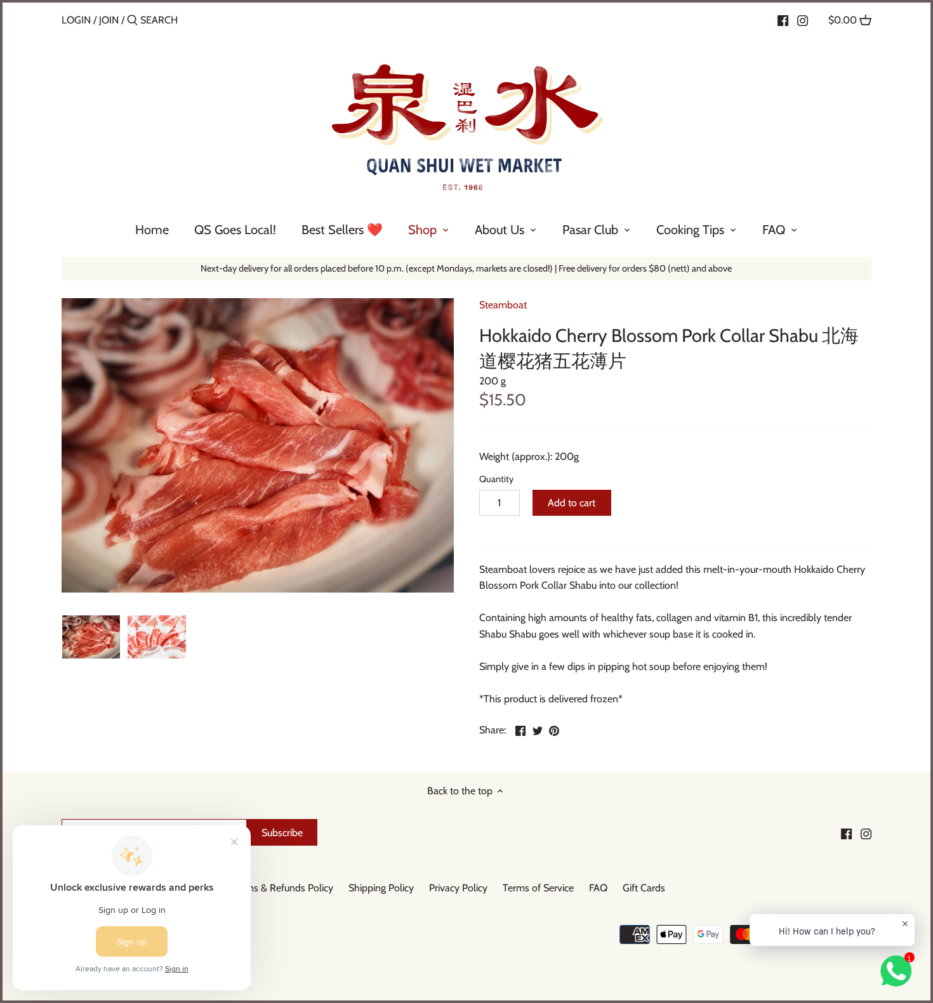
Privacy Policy (458, 888)
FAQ (598, 888)
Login (76, 20)
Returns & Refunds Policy (279, 888)
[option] (91, 637)
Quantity (496, 479)
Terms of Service (538, 888)
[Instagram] (802, 20)
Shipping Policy (381, 888)
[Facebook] (782, 20)
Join (109, 20)
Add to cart (571, 503)
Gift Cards (644, 888)
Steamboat (503, 305)
